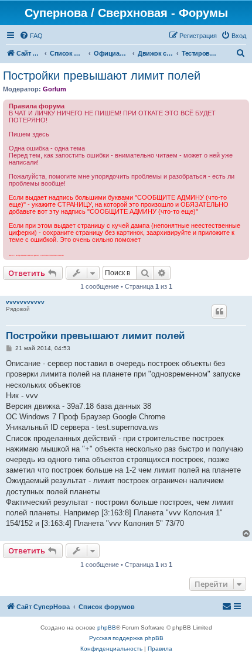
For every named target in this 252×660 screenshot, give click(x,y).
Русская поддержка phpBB (126, 638)
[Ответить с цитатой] (219, 312)
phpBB (106, 627)
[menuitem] (31, 36)
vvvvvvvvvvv (25, 302)
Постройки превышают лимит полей (101, 75)
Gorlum (54, 89)
